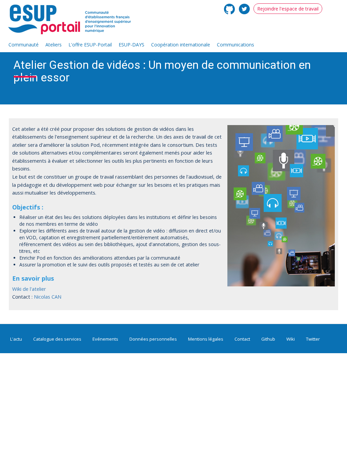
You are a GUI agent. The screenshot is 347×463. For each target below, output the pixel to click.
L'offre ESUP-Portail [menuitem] (90, 44)
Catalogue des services (57, 339)
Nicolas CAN (47, 296)
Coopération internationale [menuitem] (180, 44)
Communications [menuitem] (235, 44)
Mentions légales (205, 339)
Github (268, 339)
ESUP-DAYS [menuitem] (131, 44)
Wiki (290, 339)
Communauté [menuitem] (23, 44)
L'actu (16, 339)
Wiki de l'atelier (29, 288)
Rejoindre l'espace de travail (288, 8)
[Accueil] (73, 19)
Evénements (105, 339)
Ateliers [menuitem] (53, 44)
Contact (242, 339)
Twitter (313, 339)
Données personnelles (153, 339)
